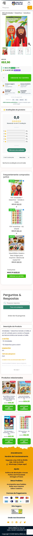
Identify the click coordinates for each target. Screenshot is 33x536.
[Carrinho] (29, 3)
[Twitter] (25, 522)
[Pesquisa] (29, 7)
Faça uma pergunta (16, 307)
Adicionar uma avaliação (16, 150)
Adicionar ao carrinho (20, 78)
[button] (29, 32)
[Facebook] (16, 522)
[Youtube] (8, 522)
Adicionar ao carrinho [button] (9, 407)
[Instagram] (12, 522)
